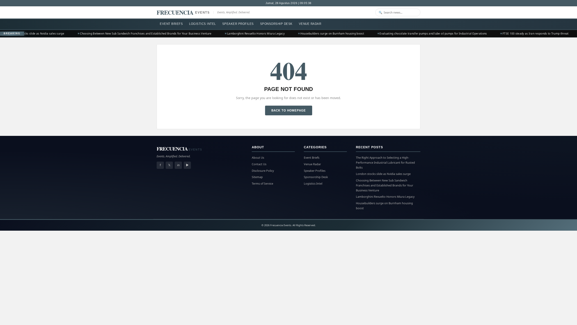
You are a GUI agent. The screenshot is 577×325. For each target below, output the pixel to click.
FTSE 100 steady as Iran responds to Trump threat (529, 33)
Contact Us (259, 164)
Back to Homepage (288, 110)
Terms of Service (262, 184)
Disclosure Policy (263, 171)
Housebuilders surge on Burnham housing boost (325, 33)
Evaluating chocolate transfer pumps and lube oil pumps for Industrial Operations (427, 33)
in (178, 165)
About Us (258, 158)
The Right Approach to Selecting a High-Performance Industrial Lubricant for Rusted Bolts (385, 162)
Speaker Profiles (238, 24)
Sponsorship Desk (276, 24)
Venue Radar (310, 24)
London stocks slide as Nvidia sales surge (30, 33)
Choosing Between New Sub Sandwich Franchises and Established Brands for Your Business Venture (139, 33)
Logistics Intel (202, 24)
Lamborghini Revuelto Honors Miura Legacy (249, 33)
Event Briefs (171, 24)
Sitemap (257, 177)
